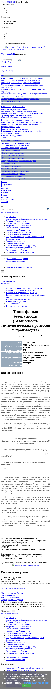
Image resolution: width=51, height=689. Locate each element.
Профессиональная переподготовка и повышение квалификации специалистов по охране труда (22, 79)
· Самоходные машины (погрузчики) (15, 171)
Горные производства (10, 127)
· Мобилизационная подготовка (13, 174)
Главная (4, 281)
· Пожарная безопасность (10, 101)
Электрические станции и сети (14, 148)
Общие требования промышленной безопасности (22, 113)
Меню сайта (6, 284)
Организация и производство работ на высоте (20, 83)
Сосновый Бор (7, 199)
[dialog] (25, 274)
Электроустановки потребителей (15, 145)
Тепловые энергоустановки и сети (15, 143)
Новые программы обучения (13, 107)
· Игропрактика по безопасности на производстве (20, 99)
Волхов (4, 182)
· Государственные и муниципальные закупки (18, 161)
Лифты (4, 138)
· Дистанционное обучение (11, 176)
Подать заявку (7, 70)
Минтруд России (8, 595)
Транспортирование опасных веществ (17, 115)
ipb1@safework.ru (8, 62)
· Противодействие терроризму (13, 158)
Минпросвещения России (12, 593)
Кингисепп (6, 190)
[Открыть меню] (2, 206)
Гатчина (4, 188)
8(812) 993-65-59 (8, 2)
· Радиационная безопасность (12, 150)
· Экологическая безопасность (12, 153)
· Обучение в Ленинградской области (15, 179)
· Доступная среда (8, 163)
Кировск (5, 195)
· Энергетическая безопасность (12, 140)
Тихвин (4, 202)
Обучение (13, 281)
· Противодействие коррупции (12, 155)
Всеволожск (6, 184)
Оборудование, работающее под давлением (19, 124)
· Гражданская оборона (9, 168)
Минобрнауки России (10, 597)
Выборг (4, 186)
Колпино (5, 197)
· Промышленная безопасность (12, 104)
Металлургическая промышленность (16, 118)
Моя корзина (6, 66)
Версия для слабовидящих (12, 600)
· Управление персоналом (11, 166)
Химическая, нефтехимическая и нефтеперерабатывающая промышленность (19, 110)
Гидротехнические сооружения (14, 129)
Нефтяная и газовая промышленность (17, 120)
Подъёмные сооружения (11, 135)
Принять (26, 686)
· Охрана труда (6, 75)
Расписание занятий (9, 212)
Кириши (4, 193)
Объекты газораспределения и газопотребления (21, 122)
